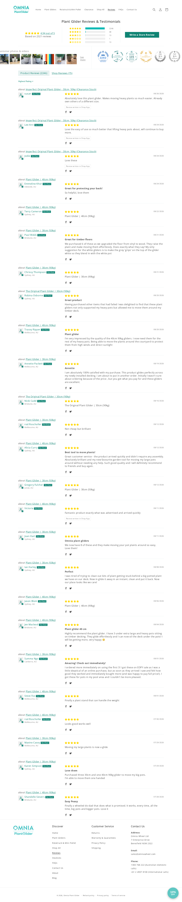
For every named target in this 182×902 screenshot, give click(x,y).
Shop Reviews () (62, 73)
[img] (40, 33)
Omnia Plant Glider (72, 895)
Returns (96, 833)
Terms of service (118, 895)
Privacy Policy (98, 842)
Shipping (96, 848)
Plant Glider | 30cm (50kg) (41, 230)
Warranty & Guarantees (104, 837)
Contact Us (57, 867)
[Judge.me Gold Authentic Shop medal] (146, 56)
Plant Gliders (59, 837)
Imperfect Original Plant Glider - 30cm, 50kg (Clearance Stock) (61, 89)
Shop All (56, 848)
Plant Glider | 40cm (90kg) (41, 179)
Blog (54, 878)
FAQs (54, 863)
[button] (154, 10)
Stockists (56, 858)
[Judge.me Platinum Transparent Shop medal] (117, 56)
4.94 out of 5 (48, 33)
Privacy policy (103, 895)
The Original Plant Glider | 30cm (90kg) (48, 291)
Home (55, 833)
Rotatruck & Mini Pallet (64, 842)
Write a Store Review (142, 34)
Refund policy (88, 895)
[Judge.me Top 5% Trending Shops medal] (174, 56)
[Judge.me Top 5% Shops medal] (160, 56)
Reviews (56, 853)
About (55, 873)
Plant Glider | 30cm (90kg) (41, 267)
